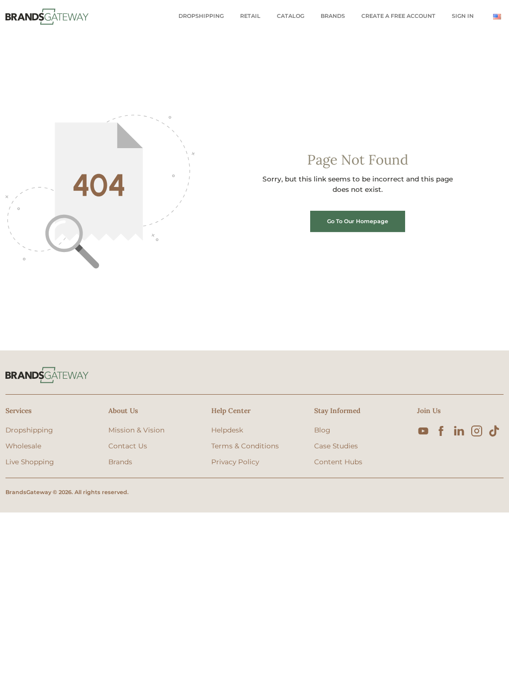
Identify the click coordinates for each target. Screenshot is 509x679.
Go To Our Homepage (357, 221)
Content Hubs (338, 462)
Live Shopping (29, 462)
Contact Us (127, 446)
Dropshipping (201, 16)
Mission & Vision (136, 430)
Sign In (463, 16)
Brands (333, 16)
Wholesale (23, 446)
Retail (250, 16)
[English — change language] (497, 16)
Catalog (290, 16)
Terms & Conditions (245, 446)
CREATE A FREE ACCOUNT (398, 16)
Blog (322, 430)
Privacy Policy (235, 462)
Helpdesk (227, 430)
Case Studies (336, 446)
